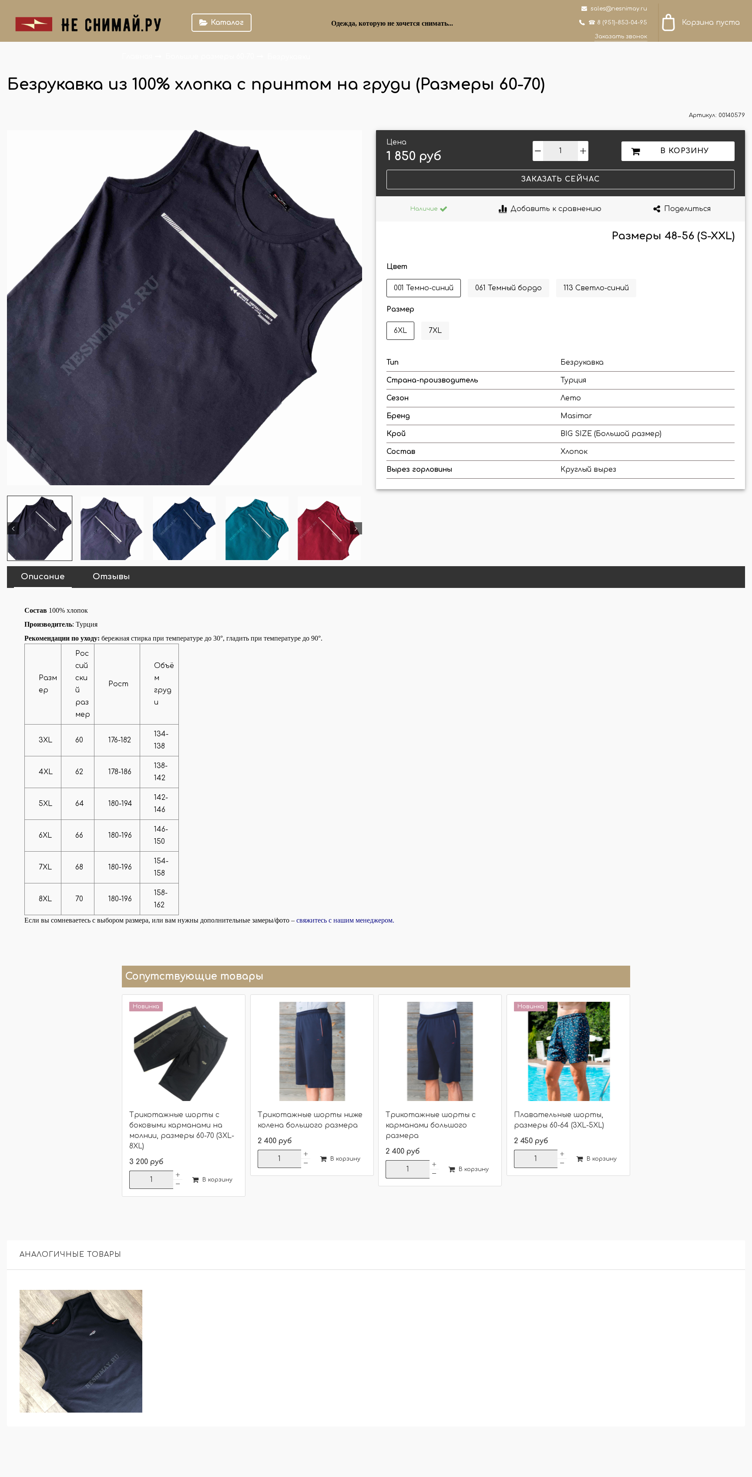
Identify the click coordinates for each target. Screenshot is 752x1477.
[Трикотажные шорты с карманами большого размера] (440, 1052)
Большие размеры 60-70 (210, 56)
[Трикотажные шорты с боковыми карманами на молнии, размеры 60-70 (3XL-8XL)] (183, 1052)
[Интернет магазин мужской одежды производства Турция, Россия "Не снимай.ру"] (94, 22)
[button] (13, 528)
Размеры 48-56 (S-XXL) (673, 236)
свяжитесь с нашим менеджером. (345, 920)
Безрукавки (288, 56)
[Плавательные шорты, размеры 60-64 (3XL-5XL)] (568, 1052)
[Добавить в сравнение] (131, 1301)
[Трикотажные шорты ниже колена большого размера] (312, 1052)
